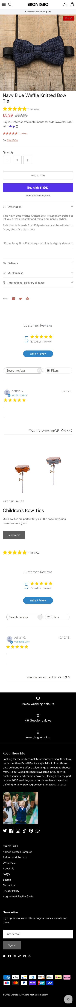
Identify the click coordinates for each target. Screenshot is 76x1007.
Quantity (8, 152)
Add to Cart (38, 175)
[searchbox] (20, 370)
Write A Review (38, 353)
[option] (38, 53)
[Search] (12, 4)
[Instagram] (18, 831)
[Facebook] (11, 831)
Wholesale (9, 863)
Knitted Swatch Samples (17, 852)
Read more (13, 535)
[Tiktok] (24, 831)
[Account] (64, 4)
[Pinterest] (31, 831)
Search (7, 879)
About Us (8, 868)
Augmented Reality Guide (18, 896)
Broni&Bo (12, 140)
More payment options (38, 195)
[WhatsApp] (38, 831)
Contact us (9, 885)
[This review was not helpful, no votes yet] (68, 430)
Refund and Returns (15, 857)
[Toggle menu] (4, 4)
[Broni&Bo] (38, 4)
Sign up (11, 945)
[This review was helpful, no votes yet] (62, 430)
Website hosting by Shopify (34, 994)
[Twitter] (5, 831)
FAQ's (6, 874)
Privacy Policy (11, 891)
